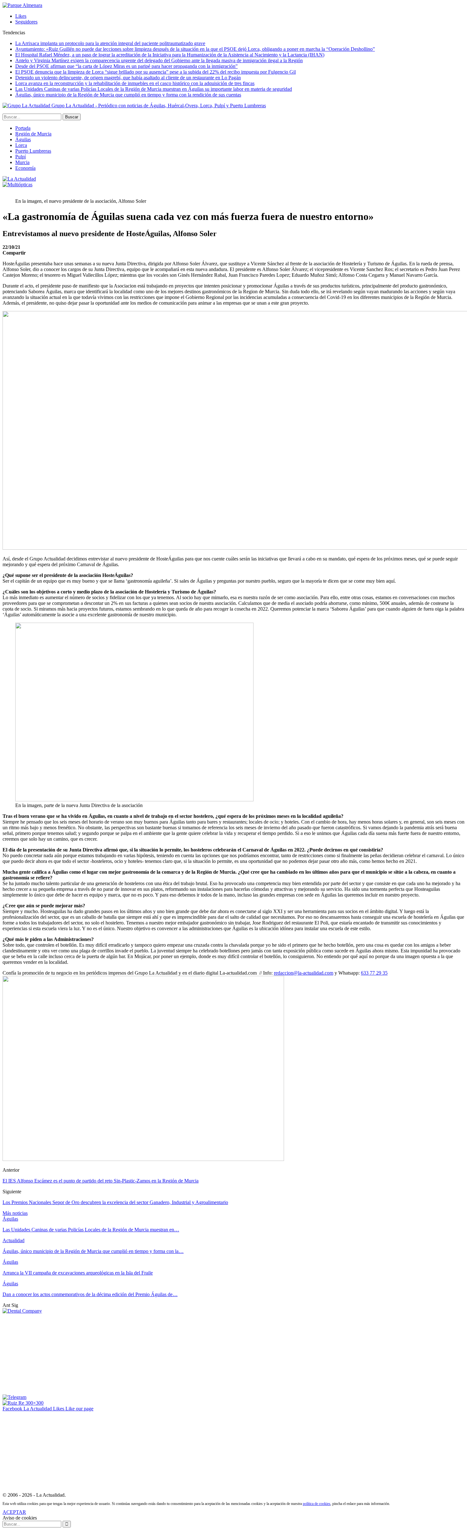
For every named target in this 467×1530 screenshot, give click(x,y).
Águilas (23, 139)
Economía (25, 168)
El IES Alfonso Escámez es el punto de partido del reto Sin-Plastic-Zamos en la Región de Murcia (101, 1180)
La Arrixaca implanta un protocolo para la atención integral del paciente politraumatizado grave (110, 43)
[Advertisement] (50, 1353)
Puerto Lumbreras (33, 151)
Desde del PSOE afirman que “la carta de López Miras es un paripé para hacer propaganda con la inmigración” (126, 66)
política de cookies (316, 1503)
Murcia (22, 162)
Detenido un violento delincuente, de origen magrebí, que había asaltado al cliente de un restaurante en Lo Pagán (128, 77)
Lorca (21, 145)
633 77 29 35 (374, 973)
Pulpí (20, 156)
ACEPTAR (14, 1512)
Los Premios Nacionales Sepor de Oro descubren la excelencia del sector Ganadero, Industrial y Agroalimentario (115, 1202)
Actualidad (13, 1240)
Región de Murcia (33, 133)
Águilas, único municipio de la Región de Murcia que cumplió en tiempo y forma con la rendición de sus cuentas (128, 94)
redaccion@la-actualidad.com (303, 973)
